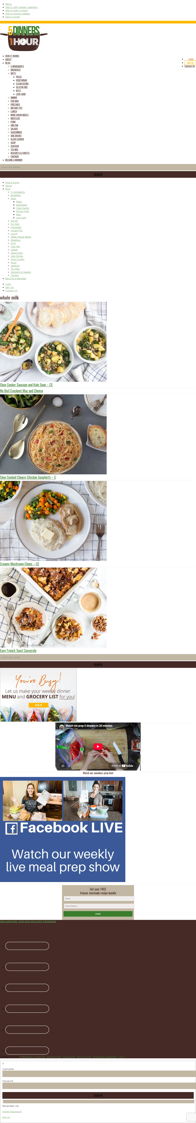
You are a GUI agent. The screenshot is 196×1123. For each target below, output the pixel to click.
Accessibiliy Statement (105, 1056)
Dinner (14, 220)
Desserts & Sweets (21, 272)
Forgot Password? (12, 1111)
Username (8, 1069)
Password (7, 1081)
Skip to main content (16, 10)
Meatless (16, 240)
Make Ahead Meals (21, 236)
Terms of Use (84, 1056)
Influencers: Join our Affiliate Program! (28, 921)
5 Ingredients (18, 192)
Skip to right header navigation (21, 7)
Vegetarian (21, 204)
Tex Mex (15, 268)
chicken (15, 275)
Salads (14, 249)
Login (8, 284)
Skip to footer (12, 16)
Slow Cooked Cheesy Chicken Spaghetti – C (28, 477)
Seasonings (17, 252)
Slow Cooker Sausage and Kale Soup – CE (26, 384)
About (8, 185)
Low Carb (21, 217)
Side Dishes (17, 256)
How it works (12, 182)
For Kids (15, 224)
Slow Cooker (17, 259)
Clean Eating (22, 208)
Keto (18, 214)
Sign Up (9, 287)
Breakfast (16, 195)
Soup (13, 262)
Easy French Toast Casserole (18, 650)
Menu (8, 4)
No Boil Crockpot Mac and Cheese (21, 390)
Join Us (6, 1117)
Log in (121, 1056)
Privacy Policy (54, 1056)
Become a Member (15, 278)
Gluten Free (22, 211)
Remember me (10, 1106)
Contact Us (11, 290)
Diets (13, 198)
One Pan (15, 246)
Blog (7, 188)
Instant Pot (17, 230)
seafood (15, 265)
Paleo (19, 201)
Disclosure (69, 1056)
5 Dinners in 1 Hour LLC (32, 1056)
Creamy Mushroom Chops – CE (19, 563)
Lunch (14, 233)
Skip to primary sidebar (17, 13)
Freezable (16, 227)
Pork (13, 243)
